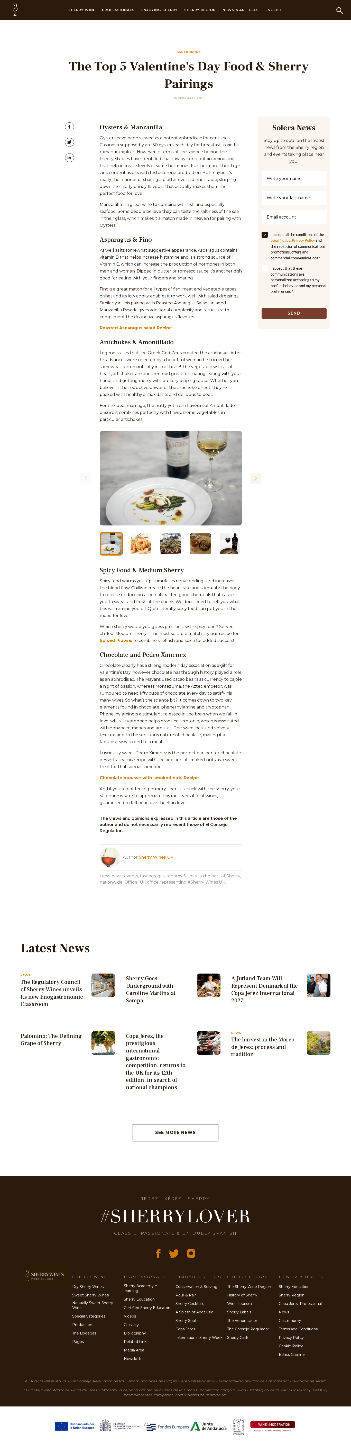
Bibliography (135, 1333)
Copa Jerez (186, 1329)
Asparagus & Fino (126, 239)
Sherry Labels (239, 1312)
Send (294, 313)
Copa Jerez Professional (300, 1303)
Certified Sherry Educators (147, 1307)
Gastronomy (290, 1320)
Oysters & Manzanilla (131, 127)
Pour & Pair (186, 1295)
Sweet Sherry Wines (90, 1295)
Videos (130, 1316)
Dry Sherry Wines (88, 1286)
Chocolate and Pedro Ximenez (143, 655)
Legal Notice (280, 240)
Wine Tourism (239, 1303)
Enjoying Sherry (159, 10)
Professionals (118, 10)
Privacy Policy (303, 240)
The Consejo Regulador (248, 1329)
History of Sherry (242, 1295)
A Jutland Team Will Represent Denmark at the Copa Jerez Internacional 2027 (264, 989)
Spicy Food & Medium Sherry (142, 570)
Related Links (136, 1341)
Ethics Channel (292, 1354)
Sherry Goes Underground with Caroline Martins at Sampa (151, 989)
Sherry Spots (187, 1320)
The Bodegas (84, 1333)
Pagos (78, 1341)
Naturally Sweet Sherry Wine (92, 1305)
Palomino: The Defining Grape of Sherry (51, 1039)
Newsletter (134, 1358)
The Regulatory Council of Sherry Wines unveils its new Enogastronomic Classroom (52, 993)
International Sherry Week (199, 1337)
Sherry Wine (81, 10)
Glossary (131, 1324)
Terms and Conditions (298, 1329)
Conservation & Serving (196, 1286)
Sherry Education (139, 1299)
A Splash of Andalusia (194, 1312)
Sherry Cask (237, 1337)
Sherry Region (200, 10)
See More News (175, 1132)
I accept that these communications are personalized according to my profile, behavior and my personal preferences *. (298, 280)
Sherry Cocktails (190, 1303)
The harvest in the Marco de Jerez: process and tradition (262, 1047)
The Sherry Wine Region (249, 1286)
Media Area (134, 1350)
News (284, 1312)
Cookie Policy (291, 1346)
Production (82, 1324)
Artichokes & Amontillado (137, 342)
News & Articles (241, 10)
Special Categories (88, 1316)
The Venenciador (242, 1320)
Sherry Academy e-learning (141, 1288)
